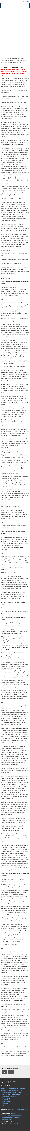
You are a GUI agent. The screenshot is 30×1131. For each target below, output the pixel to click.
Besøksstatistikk (6, 1101)
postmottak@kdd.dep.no (11, 1123)
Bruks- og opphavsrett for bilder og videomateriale (12, 1098)
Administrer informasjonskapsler (11, 1094)
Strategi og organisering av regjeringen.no (14, 1088)
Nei (11, 1072)
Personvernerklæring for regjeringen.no (13, 1092)
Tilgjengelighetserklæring (9, 1096)
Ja (4, 1072)
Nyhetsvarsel (5, 1103)
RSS (3, 1105)
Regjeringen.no (11, 1082)
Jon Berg (13, 1113)
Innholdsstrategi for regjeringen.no (12, 1090)
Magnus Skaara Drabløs (14, 1115)
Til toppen (15, 1062)
